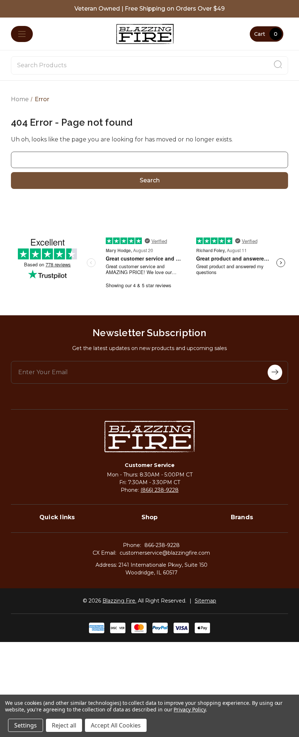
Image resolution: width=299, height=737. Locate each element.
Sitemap (205, 600)
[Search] (277, 65)
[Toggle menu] (22, 34)
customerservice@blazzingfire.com (165, 553)
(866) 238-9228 (159, 490)
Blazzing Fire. (119, 600)
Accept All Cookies (116, 725)
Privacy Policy (189, 709)
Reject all (64, 725)
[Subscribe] (275, 372)
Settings (25, 725)
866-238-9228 (162, 545)
